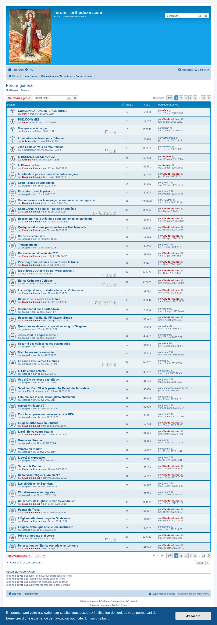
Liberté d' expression (32, 457)
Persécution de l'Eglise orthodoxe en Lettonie (48, 545)
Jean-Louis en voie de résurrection (41, 146)
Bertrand (26, 364)
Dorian (165, 128)
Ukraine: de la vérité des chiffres (39, 299)
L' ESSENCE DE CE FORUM (36, 156)
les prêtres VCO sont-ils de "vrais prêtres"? (46, 270)
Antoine (26, 141)
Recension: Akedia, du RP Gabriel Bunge (45, 317)
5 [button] (195, 98)
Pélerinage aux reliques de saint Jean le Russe (48, 262)
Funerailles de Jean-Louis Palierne (41, 138)
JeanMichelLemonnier (33, 391)
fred (164, 360)
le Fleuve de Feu (29, 165)
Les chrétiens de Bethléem (35, 483)
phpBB (98, 601)
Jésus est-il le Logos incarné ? (38, 335)
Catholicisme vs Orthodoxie (36, 182)
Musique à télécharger (32, 128)
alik (164, 440)
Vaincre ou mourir (30, 449)
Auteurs (25, 90)
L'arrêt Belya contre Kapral (35, 431)
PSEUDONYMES (29, 119)
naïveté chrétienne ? (31, 405)
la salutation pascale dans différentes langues (48, 174)
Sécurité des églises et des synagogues (44, 343)
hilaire (25, 273)
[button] (169, 97)
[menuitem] (29, 69)
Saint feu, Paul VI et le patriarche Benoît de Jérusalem (53, 388)
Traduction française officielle (104, 605)
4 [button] (190, 98)
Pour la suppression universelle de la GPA (46, 414)
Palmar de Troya (28, 509)
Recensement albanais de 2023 (38, 253)
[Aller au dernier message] (169, 110)
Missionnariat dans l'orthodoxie (39, 309)
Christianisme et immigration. (37, 492)
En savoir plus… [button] (97, 618)
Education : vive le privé (34, 191)
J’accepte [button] (193, 616)
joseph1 (26, 185)
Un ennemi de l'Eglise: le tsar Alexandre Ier (46, 501)
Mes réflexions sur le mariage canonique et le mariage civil (57, 200)
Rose (25, 538)
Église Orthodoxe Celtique (35, 280)
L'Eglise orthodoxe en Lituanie (38, 423)
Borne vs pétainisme (31, 236)
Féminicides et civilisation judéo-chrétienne (46, 397)
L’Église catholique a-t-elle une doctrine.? (45, 527)
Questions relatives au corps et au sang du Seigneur (52, 326)
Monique (166, 146)
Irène (25, 113)
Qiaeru (124, 605)
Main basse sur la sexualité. (36, 352)
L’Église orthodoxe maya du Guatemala (44, 518)
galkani (25, 312)
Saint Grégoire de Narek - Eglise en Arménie (47, 208)
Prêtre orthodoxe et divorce (36, 535)
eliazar (25, 283)
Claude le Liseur (171, 119)
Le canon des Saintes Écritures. (39, 361)
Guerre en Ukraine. (30, 440)
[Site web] (30, 35)
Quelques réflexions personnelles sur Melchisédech (52, 227)
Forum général (19, 85)
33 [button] (203, 98)
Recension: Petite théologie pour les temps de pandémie (55, 218)
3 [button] (185, 98)
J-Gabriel (167, 200)
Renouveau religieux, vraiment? (39, 475)
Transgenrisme (28, 244)
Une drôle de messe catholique (38, 379)
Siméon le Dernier (30, 466)
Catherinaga (168, 138)
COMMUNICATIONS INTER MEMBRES (43, 110)
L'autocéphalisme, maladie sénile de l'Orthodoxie (50, 290)
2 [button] (181, 98)
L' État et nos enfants (32, 371)
